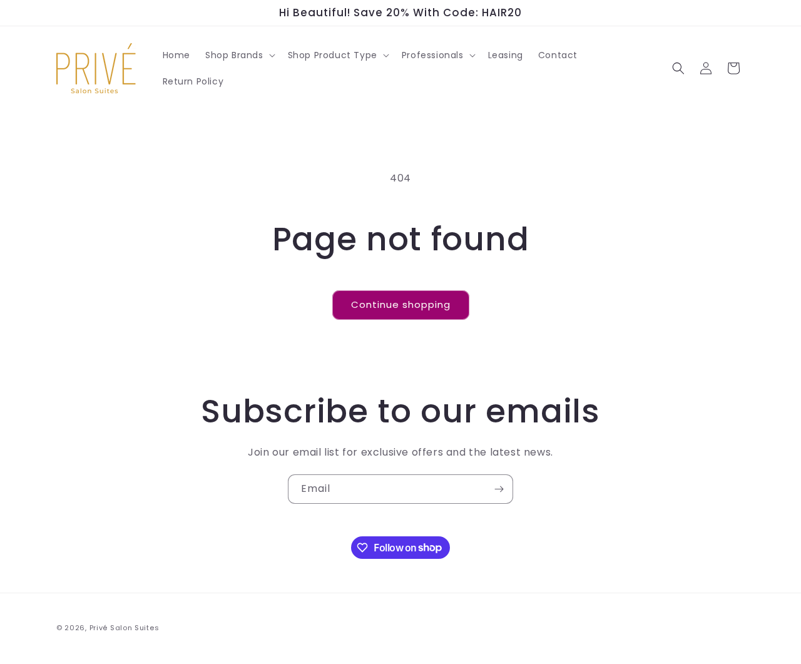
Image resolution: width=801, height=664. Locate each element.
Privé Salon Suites (124, 628)
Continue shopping (401, 304)
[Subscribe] (499, 489)
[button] (239, 55)
